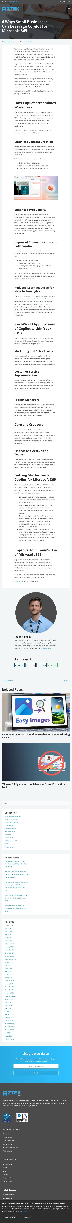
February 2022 (9, 1039)
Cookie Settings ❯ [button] (10, 1217)
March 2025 (8, 978)
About (5, 1168)
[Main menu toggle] (68, 9)
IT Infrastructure (8, 1151)
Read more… (47, 648)
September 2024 (10, 996)
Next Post (66, 681)
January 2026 (9, 947)
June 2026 (8, 931)
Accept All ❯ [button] (28, 1217)
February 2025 (9, 981)
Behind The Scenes (11, 819)
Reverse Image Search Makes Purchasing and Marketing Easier (36, 736)
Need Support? (65, 2)
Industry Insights (10, 828)
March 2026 (8, 941)
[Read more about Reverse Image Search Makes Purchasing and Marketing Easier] (36, 712)
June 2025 (8, 968)
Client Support (7, 1198)
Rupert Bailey (23, 636)
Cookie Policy (7, 1181)
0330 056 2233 (14, 2)
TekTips (7, 844)
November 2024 (10, 990)
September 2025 (10, 959)
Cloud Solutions (8, 1144)
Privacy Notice (7, 1178)
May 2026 (8, 934)
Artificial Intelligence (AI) (13, 816)
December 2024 (10, 987)
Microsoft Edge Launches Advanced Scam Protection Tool (33, 786)
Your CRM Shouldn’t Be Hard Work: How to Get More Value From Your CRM (16, 898)
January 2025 (9, 984)
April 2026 (8, 938)
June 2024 (8, 1005)
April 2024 (8, 1011)
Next (36, 1073)
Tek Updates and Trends (13, 841)
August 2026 (9, 925)
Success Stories (8, 1164)
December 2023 (10, 1024)
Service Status (10, 1194)
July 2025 (8, 965)
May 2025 (8, 971)
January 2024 (9, 1021)
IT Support (6, 1134)
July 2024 (8, 1002)
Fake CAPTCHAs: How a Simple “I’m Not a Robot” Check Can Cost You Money (16, 864)
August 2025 (9, 962)
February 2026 (9, 944)
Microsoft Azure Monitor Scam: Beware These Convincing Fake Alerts (15, 908)
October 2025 (9, 956)
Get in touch (18, 581)
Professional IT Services (11, 1147)
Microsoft (28, 42)
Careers (5, 1174)
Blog (4, 1171)
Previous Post (7, 681)
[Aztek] (11, 9)
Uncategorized (9, 847)
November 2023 (10, 1027)
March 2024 (8, 1014)
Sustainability (9, 838)
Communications (8, 1141)
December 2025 (10, 950)
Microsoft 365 (44, 299)
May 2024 (8, 1008)
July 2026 (8, 928)
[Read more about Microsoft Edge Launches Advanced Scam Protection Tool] (36, 762)
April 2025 (8, 974)
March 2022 (8, 1036)
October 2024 (9, 993)
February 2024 (9, 1017)
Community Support (11, 822)
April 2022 (8, 1033)
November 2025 (10, 953)
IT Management (10, 832)
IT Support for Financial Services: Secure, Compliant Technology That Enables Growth (16, 874)
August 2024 (9, 999)
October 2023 (9, 1030)
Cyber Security (9, 825)
